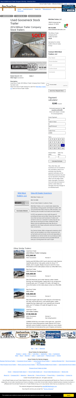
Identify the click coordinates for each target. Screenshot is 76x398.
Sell (36, 348)
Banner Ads (65, 372)
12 (50, 139)
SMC (29, 354)
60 (50, 142)
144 (63, 145)
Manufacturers (47, 9)
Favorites (72, 4)
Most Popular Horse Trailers (8, 364)
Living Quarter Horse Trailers (41, 361)
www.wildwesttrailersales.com (56, 29)
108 (50, 145)
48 (62, 139)
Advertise (42, 348)
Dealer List (38, 9)
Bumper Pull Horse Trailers (7, 361)
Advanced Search (28, 9)
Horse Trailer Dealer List (35, 372)
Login (65, 4)
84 (58, 142)
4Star (16, 355)
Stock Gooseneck (71, 361)
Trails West (36, 354)
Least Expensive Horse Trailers (67, 364)
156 (50, 148)
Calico (33, 355)
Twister (59, 355)
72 (54, 142)
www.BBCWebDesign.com (49, 386)
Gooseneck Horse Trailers (24, 361)
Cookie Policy (60, 375)
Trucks (39, 363)
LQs (54, 9)
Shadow (18, 354)
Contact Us (69, 375)
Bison (21, 355)
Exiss (50, 354)
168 (54, 148)
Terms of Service (40, 375)
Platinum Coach (50, 355)
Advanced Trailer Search (20, 372)
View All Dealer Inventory (41, 193)
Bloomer (27, 355)
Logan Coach (40, 355)
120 (54, 145)
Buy (32, 348)
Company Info (15, 375)
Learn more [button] (48, 395)
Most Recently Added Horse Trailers (47, 364)
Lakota (24, 354)
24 (54, 139)
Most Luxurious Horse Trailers (26, 364)
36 (58, 139)
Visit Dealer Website (22, 211)
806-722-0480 (52, 28)
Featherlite (44, 354)
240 (63, 148)
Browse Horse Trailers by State (38, 368)
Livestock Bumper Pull (58, 361)
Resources (20, 11)
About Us (6, 375)
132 (59, 145)
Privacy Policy (51, 375)
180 (59, 148)
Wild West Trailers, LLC (55, 19)
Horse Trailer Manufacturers (52, 372)
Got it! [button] (68, 395)
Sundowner (56, 354)
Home (19, 9)
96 (62, 142)
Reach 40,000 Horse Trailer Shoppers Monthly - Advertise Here (18, 1)
